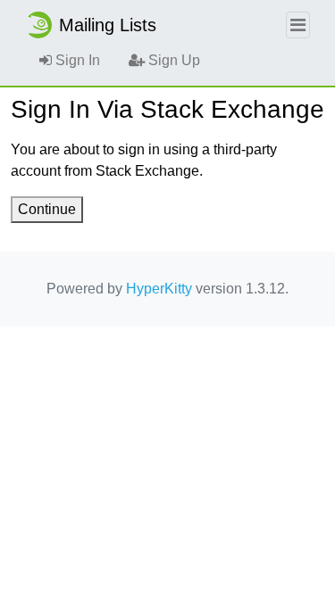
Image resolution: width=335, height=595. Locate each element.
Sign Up (172, 60)
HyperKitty (159, 288)
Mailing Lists (107, 25)
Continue (47, 209)
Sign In (76, 60)
